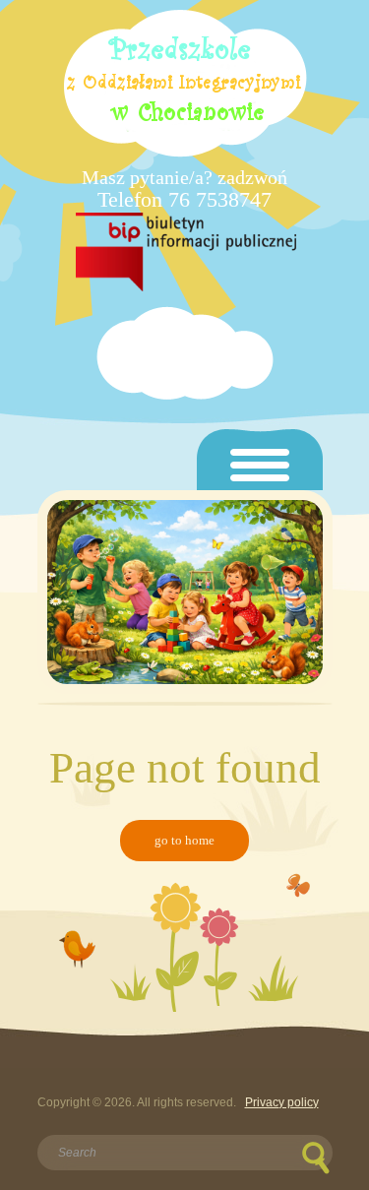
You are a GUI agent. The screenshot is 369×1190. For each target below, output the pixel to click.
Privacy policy (282, 1102)
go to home (184, 840)
